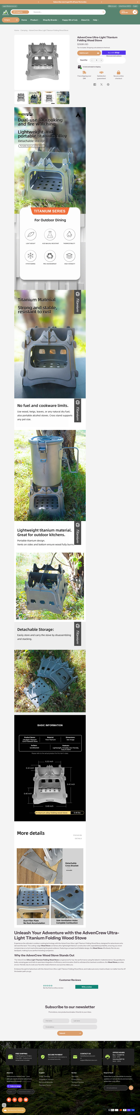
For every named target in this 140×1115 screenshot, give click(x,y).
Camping (24, 30)
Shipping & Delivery (46, 1079)
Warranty (74, 1076)
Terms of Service (77, 1082)
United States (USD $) (125, 6)
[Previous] (39, 2)
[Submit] (131, 1087)
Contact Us (75, 1085)
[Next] (101, 2)
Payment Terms (45, 1085)
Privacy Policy (76, 1079)
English (135, 6)
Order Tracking (44, 1076)
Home (16, 30)
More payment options (113, 56)
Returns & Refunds (46, 1082)
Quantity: (84, 60)
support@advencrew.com (9, 6)
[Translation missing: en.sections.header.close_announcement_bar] (138, 2)
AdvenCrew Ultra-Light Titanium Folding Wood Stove (48, 30)
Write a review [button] (87, 987)
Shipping (90, 47)
